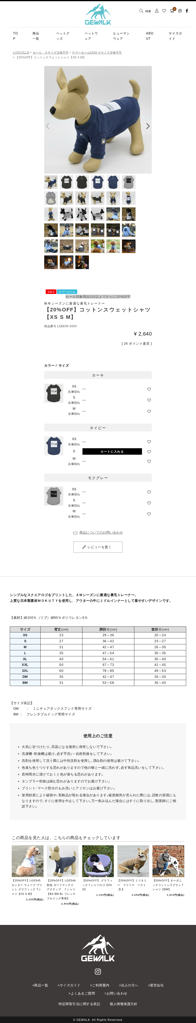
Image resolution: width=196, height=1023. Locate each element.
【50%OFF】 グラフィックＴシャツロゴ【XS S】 (97, 885)
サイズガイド (70, 985)
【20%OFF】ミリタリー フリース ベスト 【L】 (133, 885)
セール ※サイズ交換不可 (51, 52)
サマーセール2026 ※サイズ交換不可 (97, 52)
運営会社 (157, 985)
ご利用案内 (100, 985)
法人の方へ (129, 985)
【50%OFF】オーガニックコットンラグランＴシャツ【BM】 (168, 885)
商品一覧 (41, 985)
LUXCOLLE (21, 52)
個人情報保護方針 (123, 1004)
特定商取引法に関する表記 (79, 1004)
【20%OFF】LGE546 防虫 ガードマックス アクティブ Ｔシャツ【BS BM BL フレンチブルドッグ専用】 (61, 889)
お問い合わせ (117, 993)
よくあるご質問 (83, 993)
